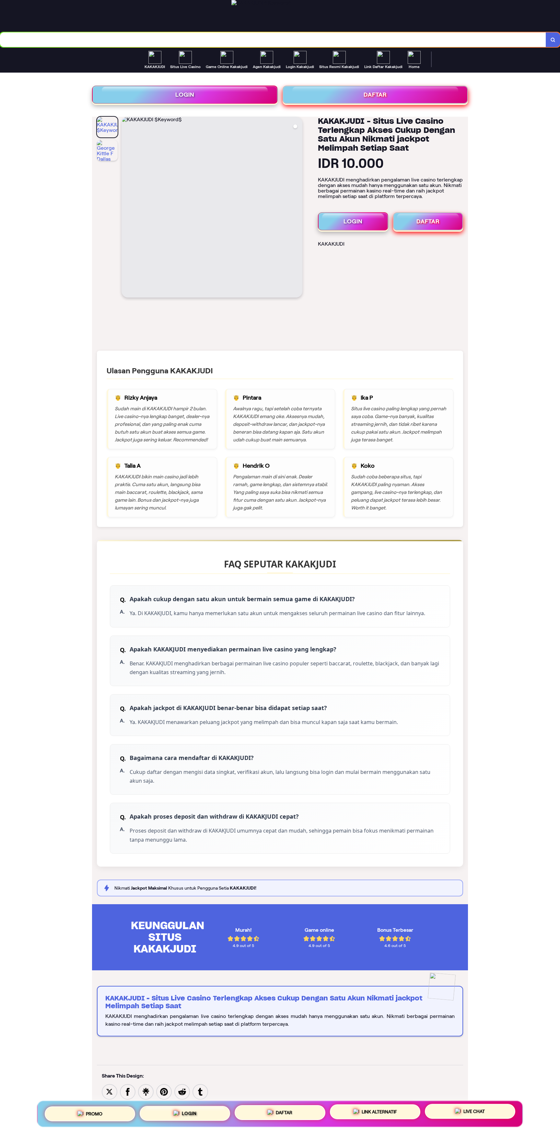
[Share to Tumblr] (200, 1091)
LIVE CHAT (474, 1113)
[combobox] (273, 39)
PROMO (94, 1111)
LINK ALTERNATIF (379, 1112)
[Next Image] (297, 208)
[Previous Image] (127, 208)
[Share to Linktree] (146, 1091)
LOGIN (184, 94)
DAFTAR (375, 94)
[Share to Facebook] (127, 1091)
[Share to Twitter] (109, 1091)
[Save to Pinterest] (164, 1091)
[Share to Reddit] (182, 1091)
